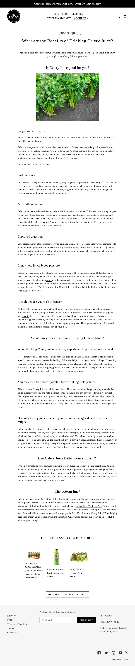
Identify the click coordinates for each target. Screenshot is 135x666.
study (49, 280)
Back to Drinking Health (69, 594)
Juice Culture (122, 660)
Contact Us (12, 632)
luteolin (25, 316)
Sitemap (11, 628)
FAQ (9, 620)
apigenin (109, 312)
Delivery (11, 615)
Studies (84, 364)
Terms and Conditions (17, 624)
